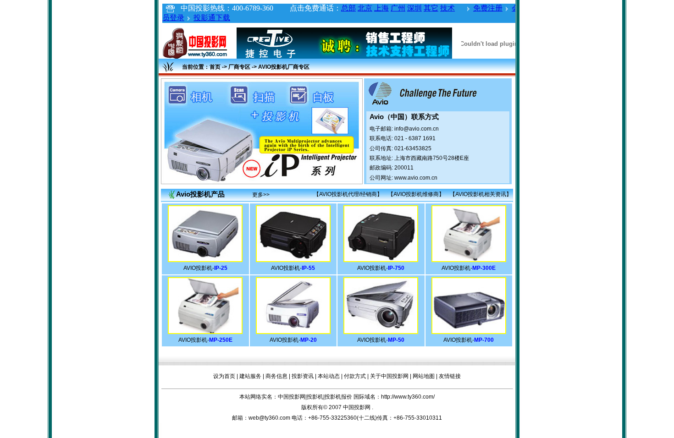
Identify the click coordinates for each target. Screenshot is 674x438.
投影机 (315, 397)
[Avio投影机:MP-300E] (468, 259)
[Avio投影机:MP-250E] (205, 331)
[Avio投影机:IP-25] (205, 259)
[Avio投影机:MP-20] (293, 331)
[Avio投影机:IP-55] (293, 259)
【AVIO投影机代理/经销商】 (348, 194)
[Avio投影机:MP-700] (468, 331)
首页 (215, 67)
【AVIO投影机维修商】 (416, 194)
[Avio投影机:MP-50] (380, 331)
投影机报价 (338, 397)
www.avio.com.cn (415, 178)
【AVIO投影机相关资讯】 (481, 194)
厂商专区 (239, 67)
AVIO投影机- (205, 268)
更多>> (261, 195)
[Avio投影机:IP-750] (380, 259)
